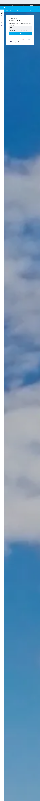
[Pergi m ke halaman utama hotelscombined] (8, 7)
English (31, 5)
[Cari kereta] (1, 15)
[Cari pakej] (1, 18)
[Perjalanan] (1, 23)
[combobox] (12, 25)
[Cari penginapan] (1, 13)
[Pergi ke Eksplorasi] (1, 20)
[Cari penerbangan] (1, 11)
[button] (39, 5)
